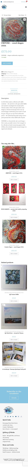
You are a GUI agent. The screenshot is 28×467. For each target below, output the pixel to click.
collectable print (5, 79)
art (20, 75)
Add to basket (7, 63)
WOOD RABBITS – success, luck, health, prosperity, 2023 (14, 210)
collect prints (23, 77)
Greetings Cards (8, 292)
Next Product (21, 15)
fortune (20, 79)
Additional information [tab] (14, 94)
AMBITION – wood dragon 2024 (14, 173)
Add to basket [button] (14, 179)
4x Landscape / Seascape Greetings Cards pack (14, 369)
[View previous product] (2, 15)
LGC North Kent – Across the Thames (14, 333)
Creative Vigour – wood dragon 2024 (14, 247)
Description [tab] (14, 90)
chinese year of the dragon (13, 77)
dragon (11, 79)
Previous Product (7, 15)
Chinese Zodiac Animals (11, 73)
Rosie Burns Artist (14, 81)
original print (6, 81)
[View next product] (25, 15)
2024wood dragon (8, 75)
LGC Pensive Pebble (14, 294)
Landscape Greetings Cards (17, 292)
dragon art (15, 79)
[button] (26, 7)
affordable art (16, 75)
